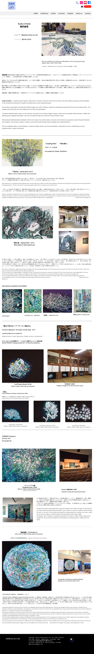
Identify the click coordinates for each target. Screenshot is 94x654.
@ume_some (26, 39)
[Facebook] (89, 2)
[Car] (82, 6)
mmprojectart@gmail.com (36, 644)
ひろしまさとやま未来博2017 (11, 341)
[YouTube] (85, 2)
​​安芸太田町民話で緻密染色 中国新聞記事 (17, 594)
